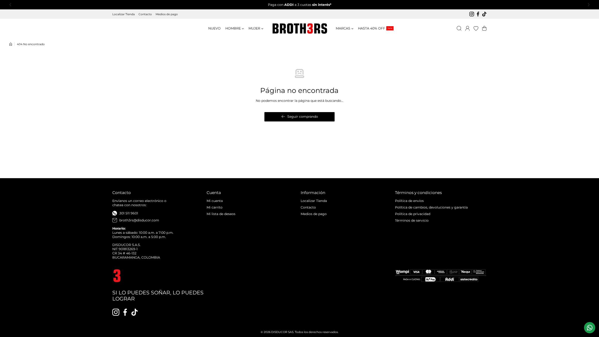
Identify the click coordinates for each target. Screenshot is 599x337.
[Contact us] (589, 327)
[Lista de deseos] (476, 28)
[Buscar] (459, 28)
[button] (11, 4)
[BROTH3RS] (299, 28)
